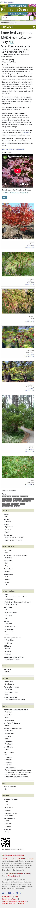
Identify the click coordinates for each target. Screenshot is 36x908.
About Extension (7, 897)
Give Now (21, 903)
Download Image (29, 247)
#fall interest (6, 504)
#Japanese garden (8, 506)
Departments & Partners (9, 899)
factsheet (26, 133)
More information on (13, 149)
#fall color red (17, 501)
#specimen (15, 496)
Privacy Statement (14, 876)
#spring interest (7, 499)
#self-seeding (15, 504)
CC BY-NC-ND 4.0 (29, 449)
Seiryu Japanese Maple (13, 51)
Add (5, 197)
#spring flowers (17, 499)
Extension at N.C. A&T (9, 903)
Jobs (16, 897)
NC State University (8, 859)
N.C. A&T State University (25, 859)
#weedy (22, 504)
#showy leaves (7, 496)
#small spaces (27, 501)
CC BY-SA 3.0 (30, 320)
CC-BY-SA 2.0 (30, 245)
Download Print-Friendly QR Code (13, 849)
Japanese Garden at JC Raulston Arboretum (16, 192)
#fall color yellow (7, 501)
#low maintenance (28, 499)
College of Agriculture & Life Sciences (14, 901)
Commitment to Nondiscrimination (19, 874)
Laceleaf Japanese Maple (14, 49)
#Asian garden (24, 496)
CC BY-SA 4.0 (30, 354)
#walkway (17, 506)
